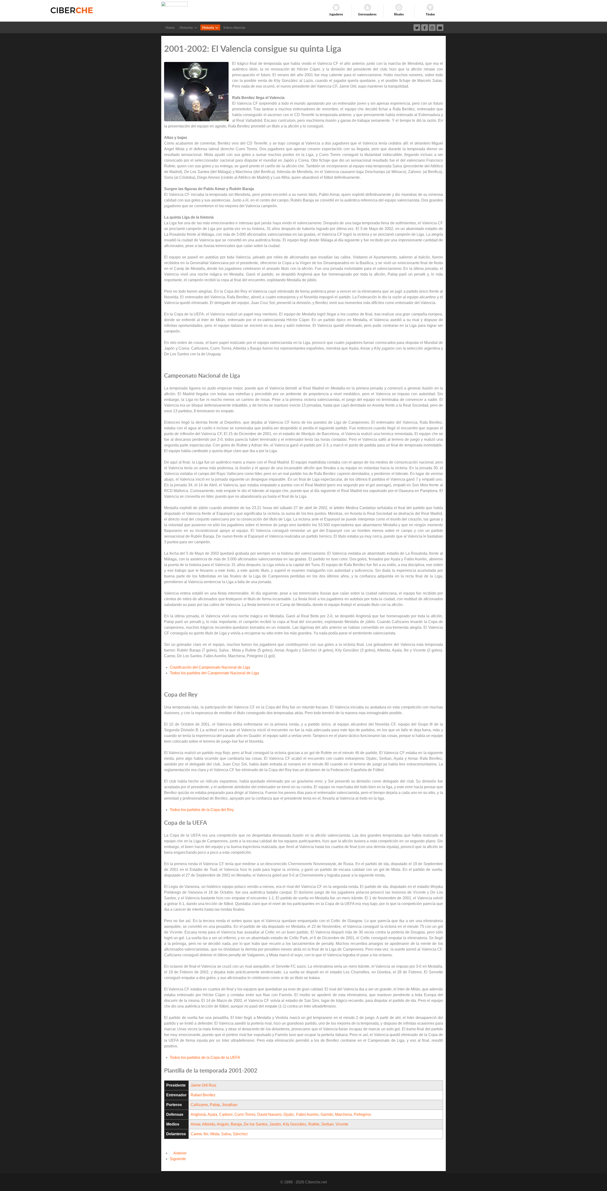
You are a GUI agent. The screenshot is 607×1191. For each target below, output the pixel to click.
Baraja (236, 1124)
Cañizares (199, 1105)
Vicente (342, 1124)
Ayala (212, 1114)
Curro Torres (245, 1114)
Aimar (195, 1124)
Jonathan (229, 1105)
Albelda (208, 1124)
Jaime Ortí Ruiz (203, 1085)
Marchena (343, 1114)
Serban (327, 1124)
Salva (226, 1134)
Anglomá (198, 1114)
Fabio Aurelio (307, 1114)
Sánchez (240, 1134)
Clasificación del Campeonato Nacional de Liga (210, 667)
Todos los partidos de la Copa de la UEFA (205, 1057)
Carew (196, 1134)
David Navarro (269, 1114)
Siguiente (178, 1159)
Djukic (289, 1114)
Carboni (226, 1114)
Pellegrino (362, 1114)
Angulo (223, 1124)
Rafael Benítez (203, 1095)
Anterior (180, 1153)
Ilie (205, 1134)
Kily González (294, 1124)
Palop (215, 1105)
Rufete (313, 1124)
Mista (214, 1134)
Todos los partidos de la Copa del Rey (202, 810)
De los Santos (255, 1124)
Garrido (327, 1114)
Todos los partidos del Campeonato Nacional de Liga (214, 673)
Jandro (275, 1124)
